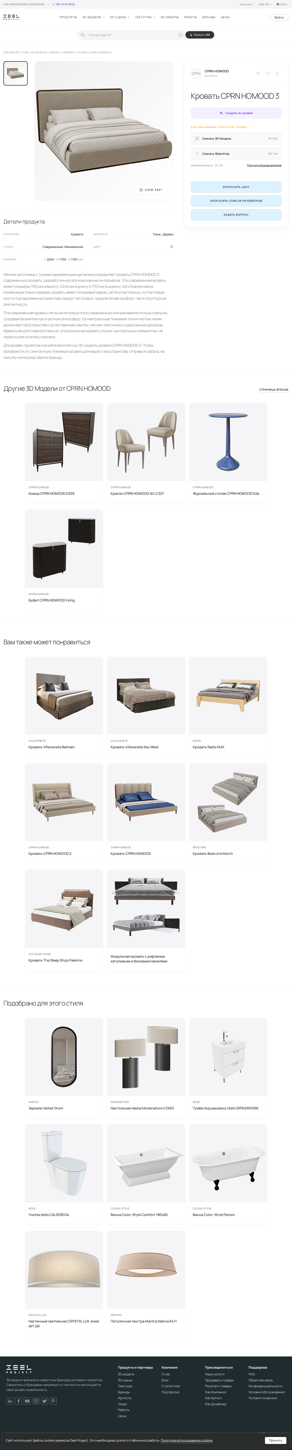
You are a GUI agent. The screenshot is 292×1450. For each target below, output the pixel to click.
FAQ (252, 1374)
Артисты (124, 1398)
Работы (190, 17)
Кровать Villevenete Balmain (52, 747)
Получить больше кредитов (264, 165)
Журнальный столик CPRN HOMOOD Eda (226, 493)
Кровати (77, 234)
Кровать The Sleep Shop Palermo (56, 960)
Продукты (68, 17)
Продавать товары (219, 1380)
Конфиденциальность (266, 1386)
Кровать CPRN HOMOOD (131, 853)
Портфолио (171, 1392)
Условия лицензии (263, 1398)
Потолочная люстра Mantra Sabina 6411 (144, 1321)
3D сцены (118, 17)
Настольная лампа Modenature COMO (142, 1108)
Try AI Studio (65, 4)
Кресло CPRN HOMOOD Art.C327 (137, 493)
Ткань (157, 234)
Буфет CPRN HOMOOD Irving (52, 600)
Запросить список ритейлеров (236, 201)
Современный (53, 247)
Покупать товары (218, 1386)
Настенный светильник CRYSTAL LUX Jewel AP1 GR (64, 1323)
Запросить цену (236, 187)
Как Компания (215, 1392)
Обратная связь (261, 1380)
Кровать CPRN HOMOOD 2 (50, 853)
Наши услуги (215, 1374)
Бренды (209, 17)
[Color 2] (171, 246)
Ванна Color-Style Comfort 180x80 (139, 1214)
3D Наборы (170, 17)
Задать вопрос (236, 215)
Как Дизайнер (216, 1404)
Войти (279, 17)
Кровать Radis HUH (208, 747)
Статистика (171, 1386)
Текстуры (143, 17)
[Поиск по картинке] (181, 35)
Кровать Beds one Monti (213, 853)
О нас (166, 1374)
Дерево (168, 234)
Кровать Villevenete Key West (135, 747)
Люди (122, 1404)
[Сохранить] (258, 73)
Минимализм (73, 247)
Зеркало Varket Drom (46, 1108)
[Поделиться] (277, 73)
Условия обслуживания (266, 1392)
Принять (275, 1440)
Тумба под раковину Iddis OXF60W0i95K (226, 1108)
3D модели (92, 17)
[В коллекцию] (267, 73)
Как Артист (213, 1398)
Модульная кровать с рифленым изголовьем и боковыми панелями (139, 958)
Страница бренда (274, 389)
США (283, 4)
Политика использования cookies (187, 1440)
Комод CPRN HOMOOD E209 (51, 493)
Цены (225, 17)
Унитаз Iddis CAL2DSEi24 (49, 1214)
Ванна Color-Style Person (214, 1214)
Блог (165, 1380)
